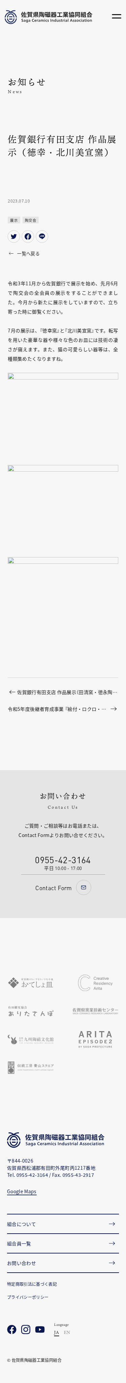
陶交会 (30, 220)
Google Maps (22, 1191)
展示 (14, 220)
